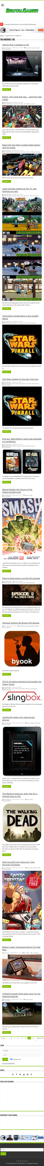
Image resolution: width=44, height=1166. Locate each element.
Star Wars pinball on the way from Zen (20, 379)
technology (34, 688)
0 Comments (7, 49)
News (37, 47)
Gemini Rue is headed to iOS (15, 45)
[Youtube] (23, 1074)
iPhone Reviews (30, 626)
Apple (27, 47)
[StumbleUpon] (27, 1074)
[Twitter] (20, 1074)
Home (2, 35)
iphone (34, 47)
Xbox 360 (22, 103)
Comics (14, 195)
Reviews (37, 626)
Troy (4, 626)
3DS (5, 152)
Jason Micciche (7, 47)
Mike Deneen (6, 999)
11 (18, 1038)
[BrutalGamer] (22, 10)
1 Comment (35, 952)
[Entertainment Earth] (22, 30)
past (32, 446)
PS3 (19, 103)
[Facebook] (16, 1074)
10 (11, 1038)
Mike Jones (6, 952)
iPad (30, 47)
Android (6, 195)
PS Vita (29, 383)
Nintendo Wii (16, 152)
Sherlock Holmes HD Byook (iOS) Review (20, 623)
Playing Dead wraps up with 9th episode (21, 578)
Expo (13, 688)
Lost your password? (8, 1063)
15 (33, 1038)
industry (19, 446)
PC (21, 152)
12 (21, 1038)
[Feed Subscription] (43, 40)
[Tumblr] (31, 1074)
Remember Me (16, 1059)
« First (3, 1038)
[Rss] (12, 1074)
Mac (12, 323)
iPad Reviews (22, 626)
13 (25, 1038)
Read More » (6, 89)
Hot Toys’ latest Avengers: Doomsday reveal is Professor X (20, 24)
